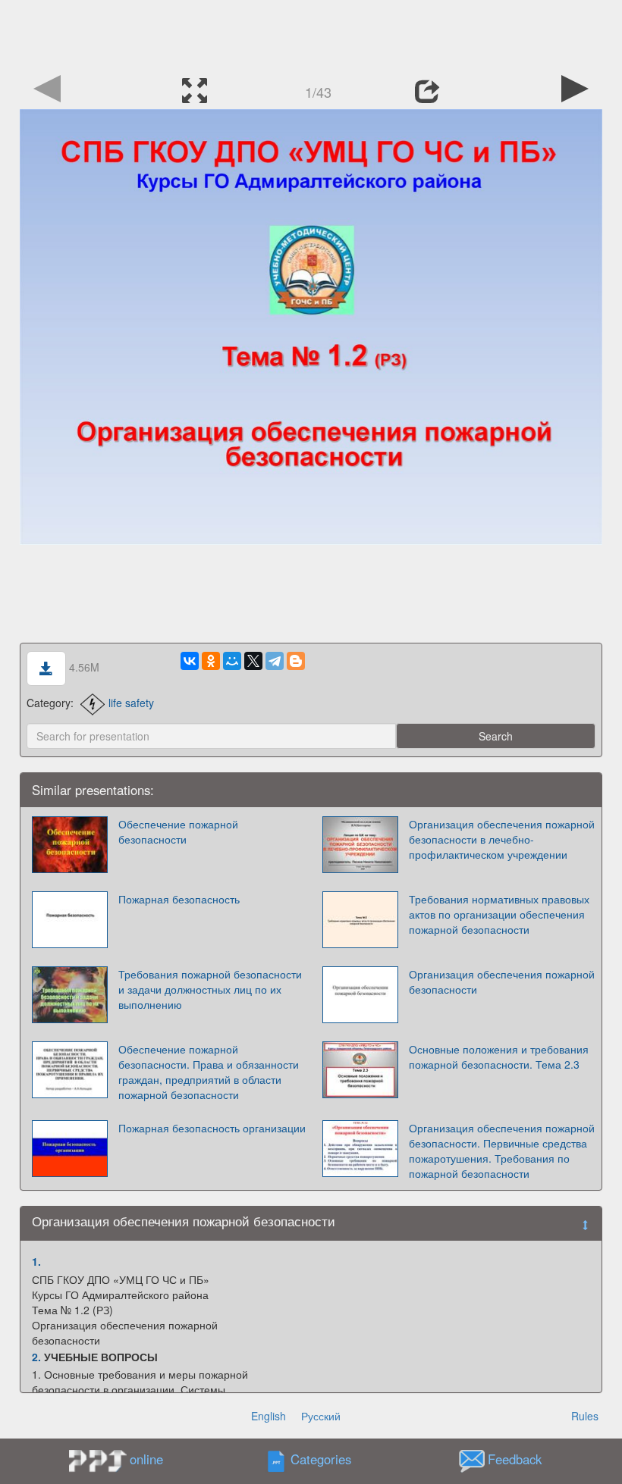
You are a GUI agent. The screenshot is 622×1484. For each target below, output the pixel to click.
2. (36, 1356)
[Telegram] (274, 661)
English (268, 1415)
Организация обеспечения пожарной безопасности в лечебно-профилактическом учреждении (502, 839)
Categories (321, 1460)
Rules (584, 1415)
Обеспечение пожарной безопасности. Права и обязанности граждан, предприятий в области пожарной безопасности (208, 1071)
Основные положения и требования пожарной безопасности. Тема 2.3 (499, 1056)
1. (36, 1261)
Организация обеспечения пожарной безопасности (502, 981)
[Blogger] (296, 661)
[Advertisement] (311, 34)
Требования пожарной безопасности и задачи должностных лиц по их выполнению (210, 989)
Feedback (515, 1460)
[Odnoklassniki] (211, 661)
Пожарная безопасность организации (212, 1127)
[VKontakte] (190, 661)
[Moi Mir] (232, 661)
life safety (131, 702)
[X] (253, 661)
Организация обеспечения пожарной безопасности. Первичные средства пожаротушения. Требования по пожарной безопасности (502, 1150)
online (146, 1459)
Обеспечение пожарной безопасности (178, 831)
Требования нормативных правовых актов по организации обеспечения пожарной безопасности (499, 914)
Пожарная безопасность (179, 898)
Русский (321, 1415)
